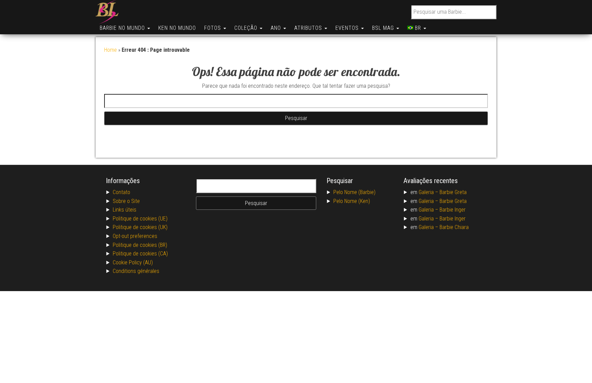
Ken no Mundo (177, 28)
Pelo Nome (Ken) (351, 201)
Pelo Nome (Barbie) (354, 192)
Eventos (347, 28)
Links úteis (124, 209)
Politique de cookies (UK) (140, 227)
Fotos (213, 28)
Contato (121, 192)
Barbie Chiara (454, 227)
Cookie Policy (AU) (133, 262)
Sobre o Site (126, 201)
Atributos (309, 28)
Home (110, 50)
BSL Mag (384, 28)
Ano (277, 28)
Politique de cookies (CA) (140, 253)
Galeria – (429, 192)
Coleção (246, 28)
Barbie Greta (453, 192)
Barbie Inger (453, 209)
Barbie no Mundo (123, 28)
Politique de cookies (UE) (140, 218)
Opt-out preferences (135, 236)
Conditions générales (136, 271)
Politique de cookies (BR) (140, 245)
